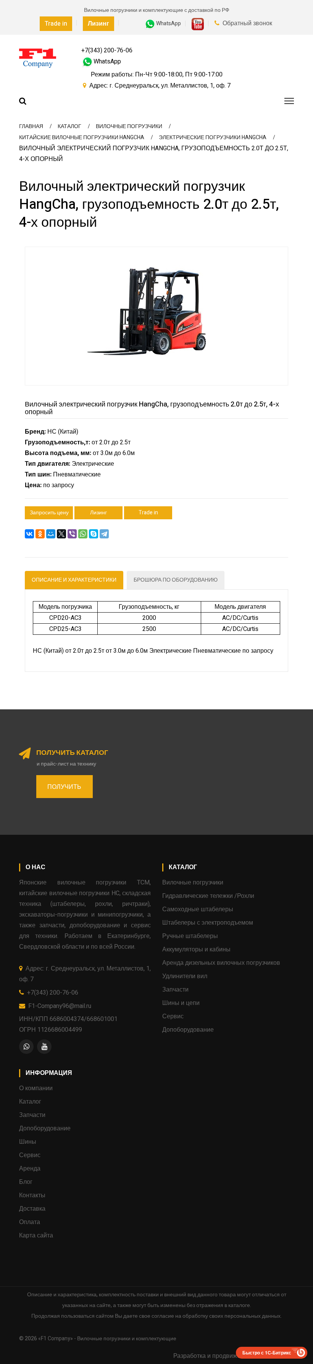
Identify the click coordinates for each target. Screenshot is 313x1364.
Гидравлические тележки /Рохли (208, 896)
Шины (27, 1141)
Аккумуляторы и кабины (196, 949)
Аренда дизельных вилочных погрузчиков (221, 962)
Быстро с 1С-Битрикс (266, 1352)
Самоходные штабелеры (197, 909)
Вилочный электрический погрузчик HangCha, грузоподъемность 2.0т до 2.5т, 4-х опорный (152, 408)
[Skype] (93, 533)
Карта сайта (36, 1235)
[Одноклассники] (40, 533)
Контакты (32, 1195)
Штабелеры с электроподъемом (207, 922)
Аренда (29, 1168)
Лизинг (98, 513)
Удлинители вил (184, 976)
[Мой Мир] (50, 533)
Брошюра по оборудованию (176, 580)
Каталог (30, 1101)
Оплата (29, 1222)
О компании (36, 1088)
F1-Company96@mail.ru (59, 1006)
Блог (25, 1182)
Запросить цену (49, 513)
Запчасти (175, 989)
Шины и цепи (181, 1003)
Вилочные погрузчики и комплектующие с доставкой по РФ (156, 10)
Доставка (32, 1208)
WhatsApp (168, 24)
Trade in (56, 23)
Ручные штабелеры (190, 936)
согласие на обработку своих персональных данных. (217, 1316)
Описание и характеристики (74, 580)
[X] (61, 533)
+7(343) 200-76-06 (106, 50)
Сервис (173, 1016)
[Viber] (72, 533)
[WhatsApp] (82, 533)
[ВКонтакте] (29, 533)
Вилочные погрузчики (192, 882)
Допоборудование (188, 1029)
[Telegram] (104, 533)
